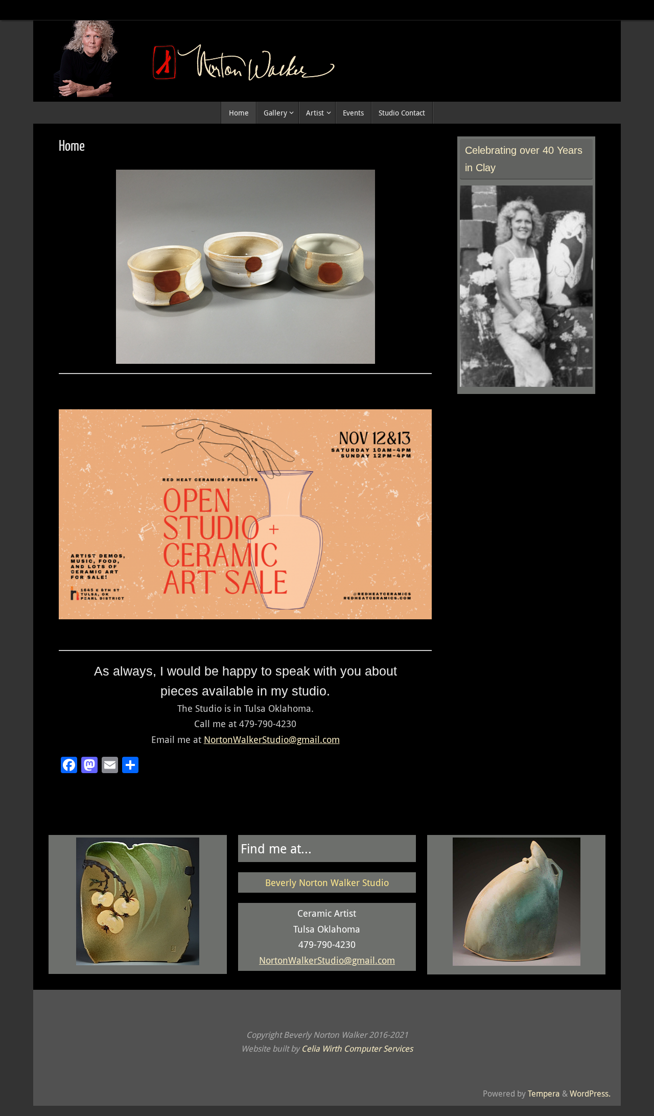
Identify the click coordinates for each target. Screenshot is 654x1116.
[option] (245, 267)
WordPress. (590, 1093)
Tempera (544, 1093)
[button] (208, 350)
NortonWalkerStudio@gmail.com (272, 739)
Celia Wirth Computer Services (357, 1048)
